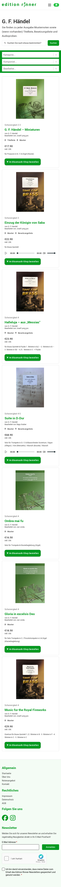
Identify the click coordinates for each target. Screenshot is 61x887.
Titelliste (11, 140)
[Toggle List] (56, 61)
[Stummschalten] (44, 253)
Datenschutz (8, 799)
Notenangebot (8, 780)
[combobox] (27, 62)
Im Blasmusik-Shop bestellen (24, 162)
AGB (4, 803)
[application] (30, 253)
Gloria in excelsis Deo (20, 614)
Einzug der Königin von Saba (25, 222)
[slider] (51, 253)
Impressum (7, 796)
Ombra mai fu (14, 521)
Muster (23, 140)
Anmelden (50, 847)
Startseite (6, 773)
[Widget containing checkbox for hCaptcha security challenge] (24, 858)
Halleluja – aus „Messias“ (22, 322)
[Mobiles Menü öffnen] (49, 5)
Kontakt (5, 784)
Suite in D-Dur (14, 418)
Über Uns (6, 776)
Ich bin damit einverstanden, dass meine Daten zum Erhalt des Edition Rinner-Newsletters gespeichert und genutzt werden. (31, 872)
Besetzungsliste (25, 233)
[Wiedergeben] (6, 253)
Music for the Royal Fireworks (25, 710)
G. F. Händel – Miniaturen (22, 129)
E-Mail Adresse (9, 842)
